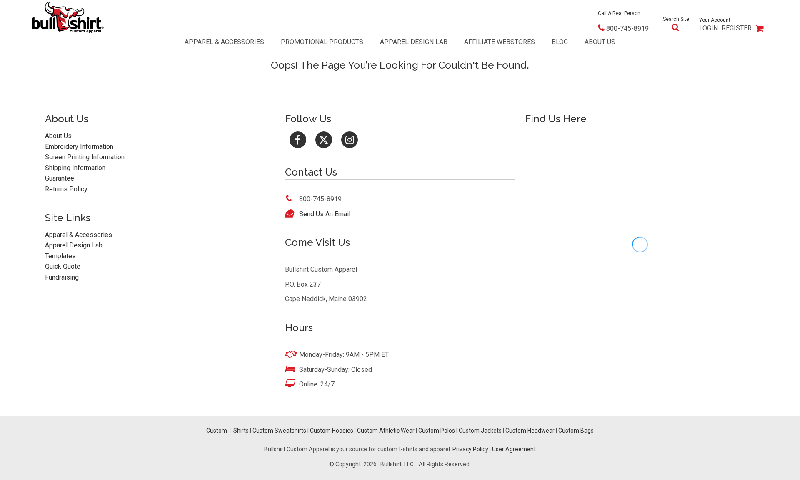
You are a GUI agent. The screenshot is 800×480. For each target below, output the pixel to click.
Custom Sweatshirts (279, 430)
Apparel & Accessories (78, 235)
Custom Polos (436, 430)
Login (708, 28)
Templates (60, 256)
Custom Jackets (480, 430)
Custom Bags (576, 430)
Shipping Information (75, 168)
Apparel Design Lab (73, 245)
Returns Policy (66, 189)
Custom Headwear (530, 430)
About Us (58, 136)
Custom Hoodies (331, 430)
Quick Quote (62, 266)
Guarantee (59, 178)
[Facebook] (298, 139)
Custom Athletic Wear (386, 430)
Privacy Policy (470, 449)
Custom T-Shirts (227, 430)
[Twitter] (323, 139)
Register (737, 28)
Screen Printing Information (85, 157)
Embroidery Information (79, 147)
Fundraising (62, 277)
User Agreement (514, 449)
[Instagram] (349, 139)
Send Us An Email (324, 214)
